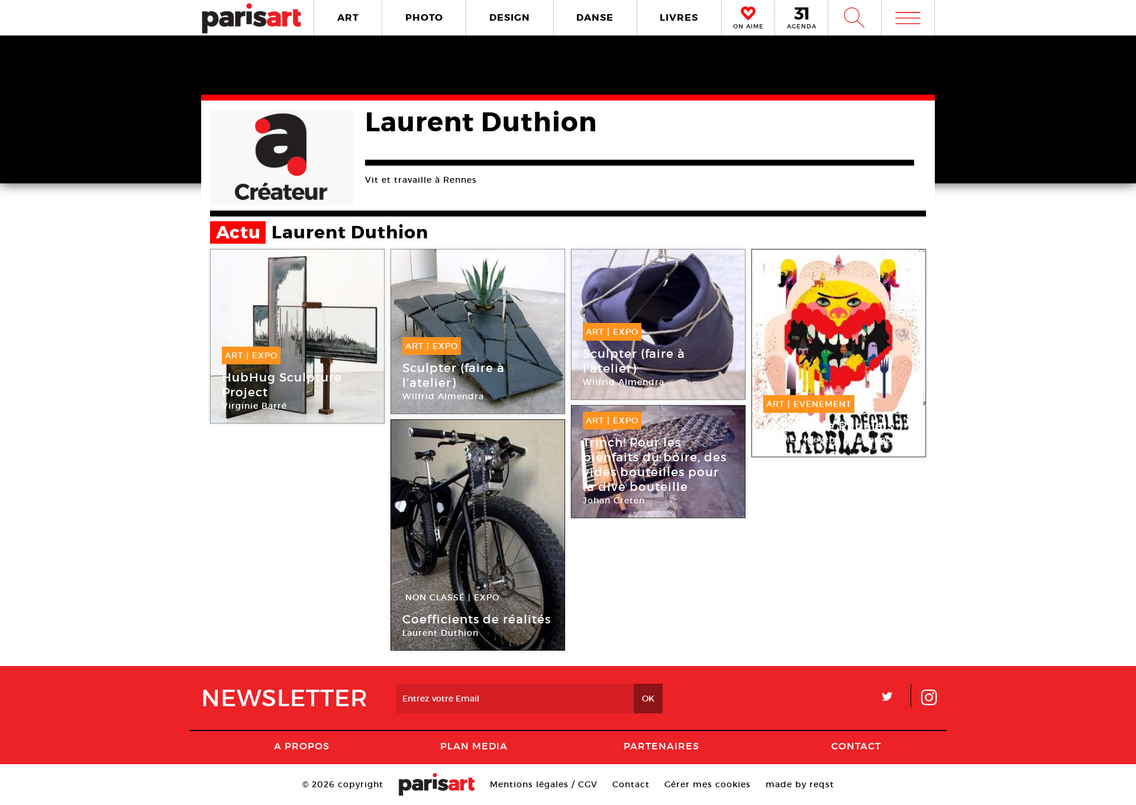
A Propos (302, 746)
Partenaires (661, 746)
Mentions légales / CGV (544, 784)
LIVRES (679, 17)
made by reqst (800, 784)
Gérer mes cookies (707, 784)
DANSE (595, 17)
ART (348, 17)
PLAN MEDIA (474, 746)
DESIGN (509, 17)
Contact (856, 746)
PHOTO (424, 17)
